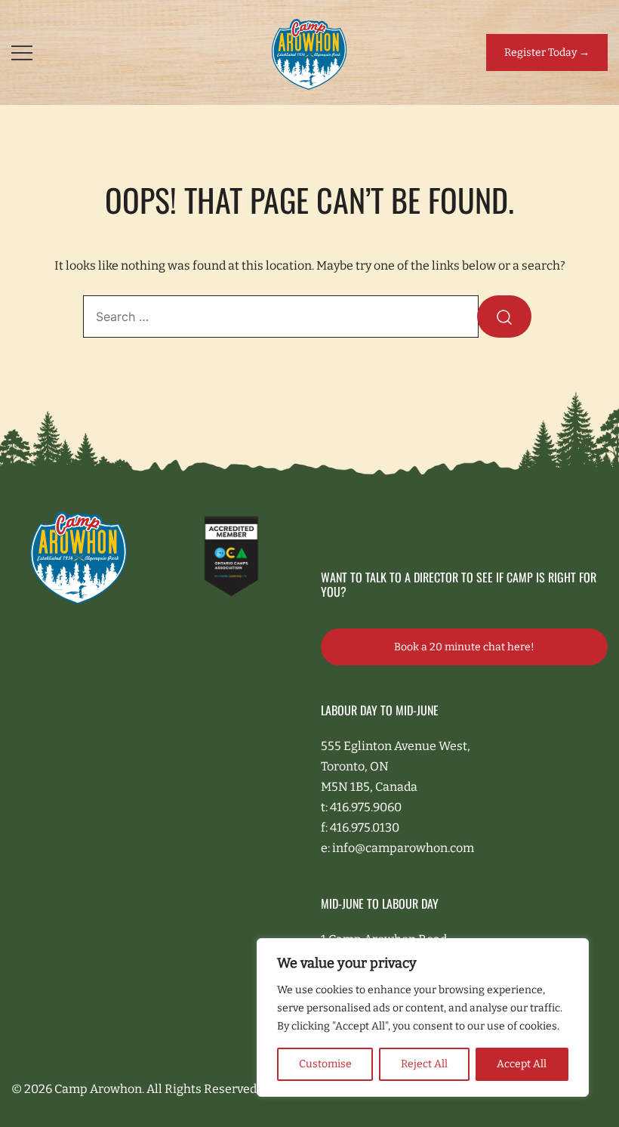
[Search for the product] (504, 316)
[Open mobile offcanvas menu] (21, 52)
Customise (325, 1064)
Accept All (522, 1064)
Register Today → (547, 52)
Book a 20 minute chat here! (464, 647)
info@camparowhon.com (403, 848)
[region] (423, 1017)
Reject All (424, 1064)
